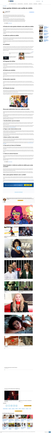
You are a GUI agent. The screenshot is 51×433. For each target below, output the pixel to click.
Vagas (30, 408)
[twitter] (12, 406)
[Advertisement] (43, 47)
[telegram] (14, 406)
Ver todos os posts (20, 200)
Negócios (17, 408)
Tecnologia (27, 408)
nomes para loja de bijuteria (12, 127)
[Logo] (12, 1)
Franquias (10, 408)
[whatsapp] (7, 406)
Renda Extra (23, 408)
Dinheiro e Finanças (5, 408)
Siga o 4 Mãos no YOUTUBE (27, 405)
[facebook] (9, 406)
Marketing (13, 408)
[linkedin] (16, 406)
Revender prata (10, 23)
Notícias (20, 408)
